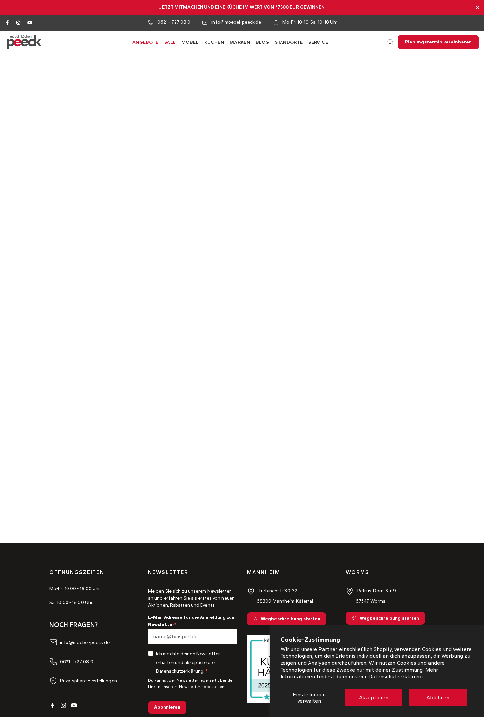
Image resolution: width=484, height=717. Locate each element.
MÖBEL (190, 42)
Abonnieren (167, 707)
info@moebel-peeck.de (236, 22)
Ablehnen (437, 697)
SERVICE (318, 42)
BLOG (262, 42)
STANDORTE (289, 42)
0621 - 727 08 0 (174, 22)
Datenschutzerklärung (395, 677)
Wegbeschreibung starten (290, 619)
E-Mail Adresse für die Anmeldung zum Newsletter (192, 621)
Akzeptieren (373, 697)
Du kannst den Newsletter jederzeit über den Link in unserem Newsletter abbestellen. (191, 683)
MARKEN (240, 42)
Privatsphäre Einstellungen (88, 680)
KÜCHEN (214, 42)
